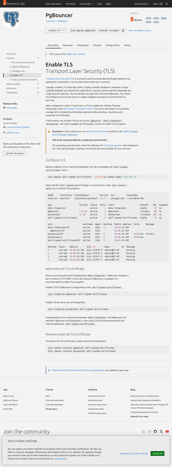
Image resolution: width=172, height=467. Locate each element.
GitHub (155, 431)
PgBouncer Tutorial (75, 54)
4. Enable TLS (16, 75)
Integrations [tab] (83, 45)
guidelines (98, 370)
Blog (108, 4)
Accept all (157, 453)
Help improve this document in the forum (72, 370)
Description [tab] (53, 45)
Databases (63, 21)
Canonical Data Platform (17, 127)
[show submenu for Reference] (38, 88)
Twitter (161, 431)
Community (85, 4)
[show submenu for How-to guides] (38, 84)
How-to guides (13, 84)
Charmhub (70, 4)
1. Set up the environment (22, 62)
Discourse (143, 431)
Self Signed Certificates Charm (78, 109)
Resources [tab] (68, 45)
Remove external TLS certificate (68, 334)
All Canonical (141, 4)
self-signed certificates (96, 131)
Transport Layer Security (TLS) (80, 71)
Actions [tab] (127, 45)
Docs (99, 4)
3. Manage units (17, 71)
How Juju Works (53, 4)
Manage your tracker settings (134, 453)
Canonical (50, 21)
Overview (11, 54)
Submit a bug (12, 132)
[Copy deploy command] (123, 30)
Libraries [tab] (97, 45)
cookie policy (60, 458)
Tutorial (10, 58)
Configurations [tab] (112, 45)
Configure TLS (55, 160)
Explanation (12, 92)
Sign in (156, 4)
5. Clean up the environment (23, 79)
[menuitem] (157, 4)
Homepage (11, 107)
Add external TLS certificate (65, 268)
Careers (149, 431)
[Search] (166, 4)
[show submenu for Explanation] (38, 92)
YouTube (167, 431)
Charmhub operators (113, 145)
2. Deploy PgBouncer (20, 66)
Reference (11, 88)
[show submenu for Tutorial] (38, 58)
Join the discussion (15, 153)
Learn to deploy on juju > (140, 30)
